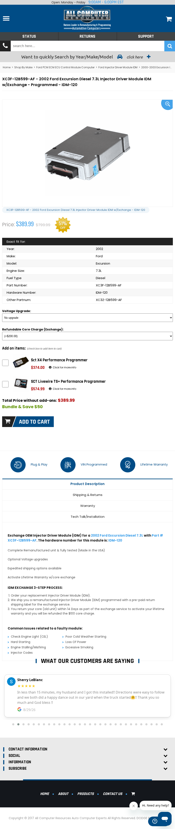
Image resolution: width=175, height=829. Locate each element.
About (63, 793)
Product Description (87, 484)
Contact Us (112, 793)
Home (6, 67)
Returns (87, 36)
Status (29, 36)
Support (146, 36)
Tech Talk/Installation (88, 516)
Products (85, 793)
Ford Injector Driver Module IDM (117, 67)
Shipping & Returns (87, 495)
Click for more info (64, 367)
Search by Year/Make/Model (82, 56)
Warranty (87, 505)
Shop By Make (23, 67)
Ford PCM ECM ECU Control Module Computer (65, 67)
